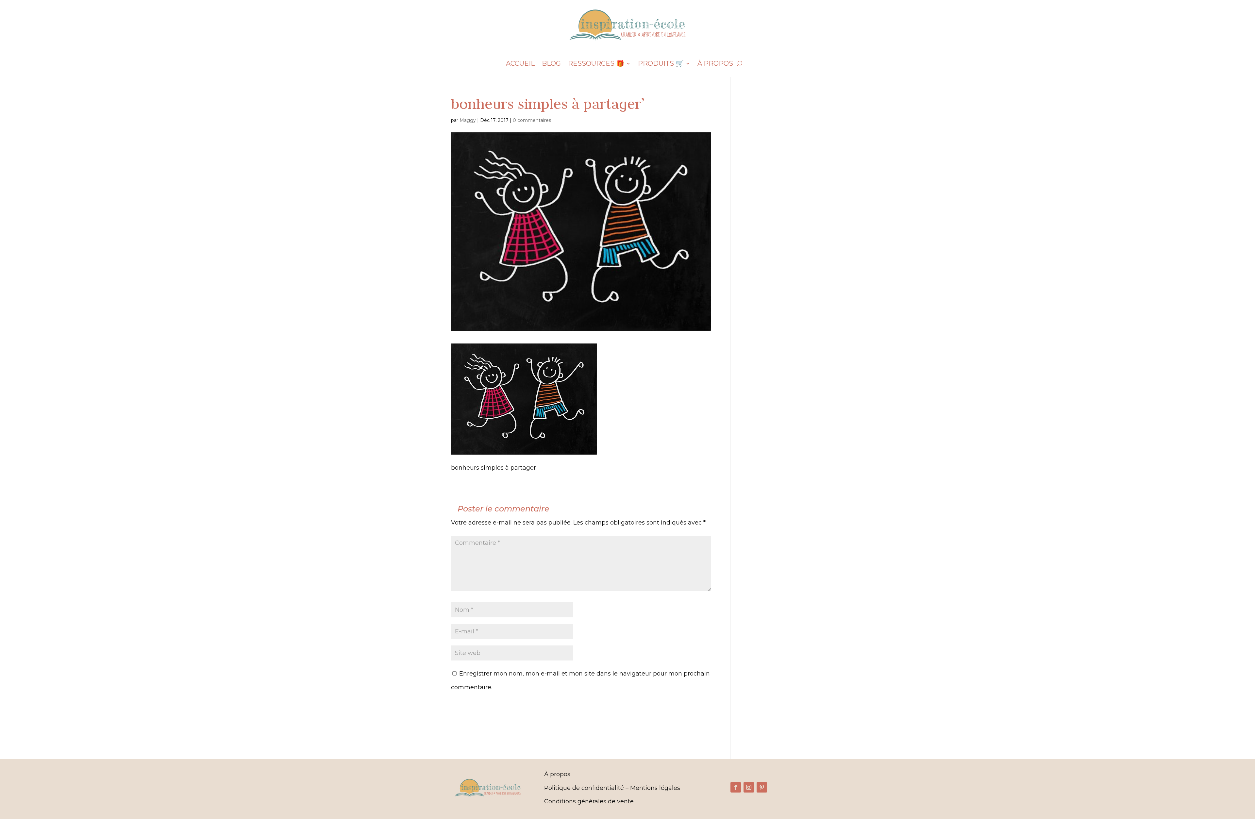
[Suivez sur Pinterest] (762, 787)
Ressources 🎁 (596, 64)
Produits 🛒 (661, 64)
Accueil (520, 64)
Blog (551, 64)
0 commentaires (532, 120)
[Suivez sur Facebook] (735, 787)
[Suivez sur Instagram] (749, 787)
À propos (715, 64)
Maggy (468, 120)
